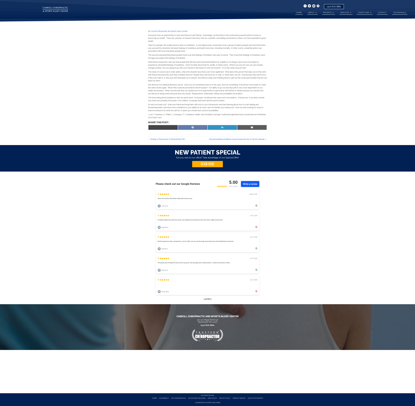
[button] (207, 164)
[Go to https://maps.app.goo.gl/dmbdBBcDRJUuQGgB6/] (318, 6)
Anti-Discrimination (178, 398)
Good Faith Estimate (255, 398)
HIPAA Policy (212, 398)
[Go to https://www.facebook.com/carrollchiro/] (305, 6)
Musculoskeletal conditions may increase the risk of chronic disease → (238, 139)
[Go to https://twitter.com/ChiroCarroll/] (309, 6)
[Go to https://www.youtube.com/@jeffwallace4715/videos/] (313, 6)
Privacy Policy (224, 398)
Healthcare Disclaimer (197, 398)
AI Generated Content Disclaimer (207, 402)
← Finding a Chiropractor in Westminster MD (166, 139)
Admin (154, 398)
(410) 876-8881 (207, 325)
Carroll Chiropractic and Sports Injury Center (169, 31)
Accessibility (164, 398)
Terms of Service (239, 398)
